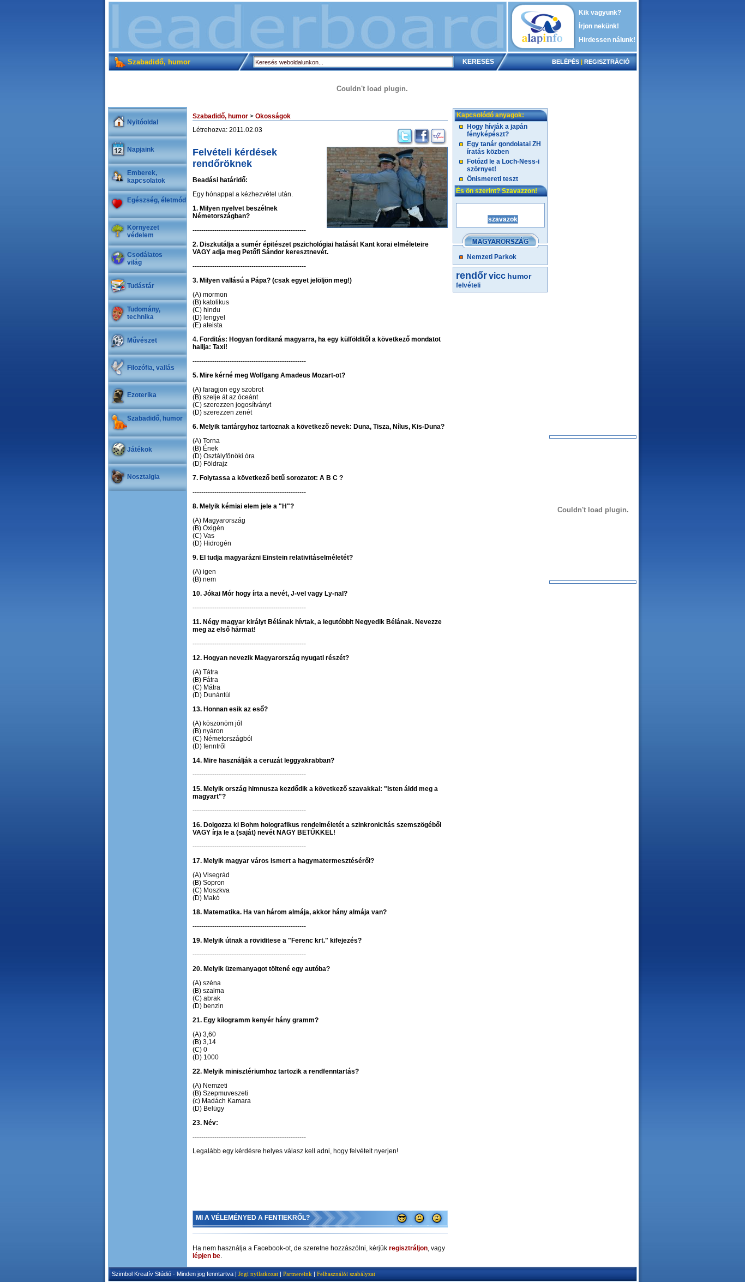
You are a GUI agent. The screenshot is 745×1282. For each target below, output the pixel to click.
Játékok (139, 449)
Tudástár (140, 286)
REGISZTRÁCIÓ (607, 61)
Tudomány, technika (143, 313)
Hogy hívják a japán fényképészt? (497, 130)
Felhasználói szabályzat (346, 1274)
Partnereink (297, 1274)
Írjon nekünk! (599, 26)
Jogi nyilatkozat (258, 1274)
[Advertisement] (307, 26)
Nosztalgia (143, 477)
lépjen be (206, 1256)
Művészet (142, 340)
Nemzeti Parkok (491, 257)
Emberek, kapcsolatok (146, 176)
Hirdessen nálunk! (607, 40)
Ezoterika (142, 395)
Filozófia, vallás (151, 368)
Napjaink (140, 149)
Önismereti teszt (492, 179)
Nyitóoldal (142, 122)
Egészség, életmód (156, 200)
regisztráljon (408, 1248)
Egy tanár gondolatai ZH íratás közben (504, 147)
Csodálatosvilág (145, 258)
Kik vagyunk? (600, 12)
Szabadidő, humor (155, 418)
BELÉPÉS (565, 61)
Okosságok (273, 116)
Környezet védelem (143, 231)
